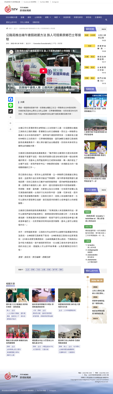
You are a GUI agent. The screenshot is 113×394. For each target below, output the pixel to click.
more (95, 318)
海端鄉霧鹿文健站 (13, 352)
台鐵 (43, 270)
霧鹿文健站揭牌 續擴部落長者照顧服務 (17, 341)
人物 (34, 310)
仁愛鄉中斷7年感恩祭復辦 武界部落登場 (95, 133)
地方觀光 (76, 346)
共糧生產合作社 (47, 346)
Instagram (55, 2)
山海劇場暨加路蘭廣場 (66, 349)
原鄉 (39, 310)
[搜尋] (106, 19)
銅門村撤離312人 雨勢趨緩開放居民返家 (101, 79)
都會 (32, 270)
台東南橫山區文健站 (14, 349)
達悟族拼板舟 (11, 319)
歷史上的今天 (11, 22)
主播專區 (98, 17)
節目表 (88, 17)
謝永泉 (23, 316)
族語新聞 (66, 17)
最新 (29, 17)
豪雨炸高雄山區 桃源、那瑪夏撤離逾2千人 (95, 109)
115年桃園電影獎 (70, 310)
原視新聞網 (25, 10)
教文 (8, 310)
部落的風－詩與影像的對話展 (43, 316)
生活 (27, 270)
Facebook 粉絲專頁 (30, 2)
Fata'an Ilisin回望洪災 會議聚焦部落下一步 (95, 179)
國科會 (23, 313)
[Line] (10, 105)
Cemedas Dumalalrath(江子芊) (44, 43)
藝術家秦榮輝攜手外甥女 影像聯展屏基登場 (43, 305)
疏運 (48, 270)
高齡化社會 (10, 355)
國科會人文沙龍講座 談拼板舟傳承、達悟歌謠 (17, 305)
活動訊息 (36, 22)
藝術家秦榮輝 (47, 313)
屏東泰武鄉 (36, 313)
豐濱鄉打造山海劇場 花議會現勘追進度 (69, 341)
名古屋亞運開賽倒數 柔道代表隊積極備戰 (95, 156)
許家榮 (60, 43)
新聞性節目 (78, 17)
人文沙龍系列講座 (13, 313)
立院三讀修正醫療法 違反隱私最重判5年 (102, 36)
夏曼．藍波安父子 (13, 316)
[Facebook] (10, 99)
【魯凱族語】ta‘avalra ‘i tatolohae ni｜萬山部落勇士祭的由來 (94, 218)
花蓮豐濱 (71, 352)
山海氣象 (38, 17)
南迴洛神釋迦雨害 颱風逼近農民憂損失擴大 (101, 58)
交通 (38, 270)
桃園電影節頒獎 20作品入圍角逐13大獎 (69, 305)
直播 (22, 17)
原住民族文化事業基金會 (12, 2)
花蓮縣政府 (63, 352)
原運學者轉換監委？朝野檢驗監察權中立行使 (101, 47)
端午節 (55, 270)
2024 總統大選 (11, 17)
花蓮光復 (45, 349)
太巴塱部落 (36, 349)
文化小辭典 (24, 22)
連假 (60, 270)
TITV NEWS (24, 8)
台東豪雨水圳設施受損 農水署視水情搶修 (101, 68)
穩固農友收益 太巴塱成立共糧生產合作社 (43, 341)
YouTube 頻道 (44, 2)
